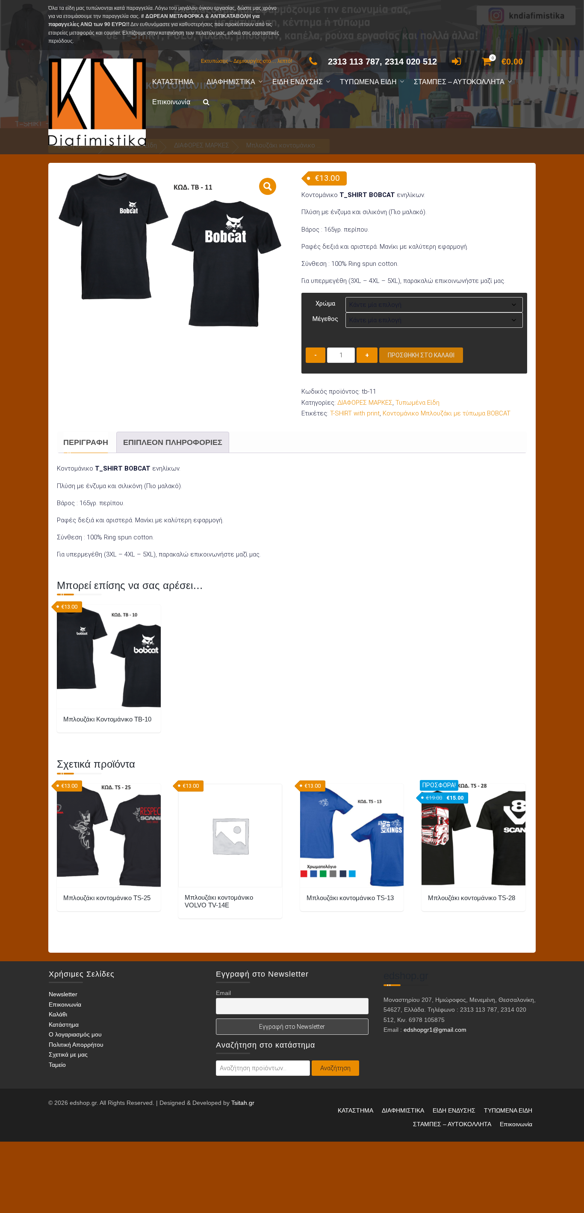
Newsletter (63, 994)
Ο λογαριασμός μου (75, 1034)
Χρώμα (325, 303)
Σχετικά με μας (68, 1054)
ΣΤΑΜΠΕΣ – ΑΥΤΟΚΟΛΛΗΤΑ (459, 81)
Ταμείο (57, 1064)
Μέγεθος (325, 319)
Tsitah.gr (242, 1102)
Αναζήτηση (335, 1068)
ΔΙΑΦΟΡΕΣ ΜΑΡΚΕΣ (364, 402)
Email (223, 993)
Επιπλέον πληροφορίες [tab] (172, 442)
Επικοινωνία (171, 102)
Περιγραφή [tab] (85, 442)
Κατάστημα (64, 1024)
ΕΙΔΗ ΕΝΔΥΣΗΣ (297, 81)
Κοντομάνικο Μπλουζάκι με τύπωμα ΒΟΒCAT (446, 413)
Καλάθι (58, 1014)
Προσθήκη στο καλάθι (421, 355)
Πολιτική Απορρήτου (76, 1044)
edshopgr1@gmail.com (435, 1029)
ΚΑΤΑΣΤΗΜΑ (173, 81)
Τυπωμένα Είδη (417, 402)
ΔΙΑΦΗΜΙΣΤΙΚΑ (230, 81)
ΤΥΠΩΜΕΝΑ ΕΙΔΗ (368, 81)
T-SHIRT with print (355, 413)
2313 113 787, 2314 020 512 (382, 61)
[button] (206, 102)
